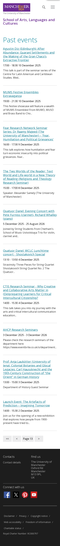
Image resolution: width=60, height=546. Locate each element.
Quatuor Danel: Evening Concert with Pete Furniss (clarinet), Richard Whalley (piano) (30, 214)
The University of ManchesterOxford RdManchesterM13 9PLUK (41, 469)
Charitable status (12, 528)
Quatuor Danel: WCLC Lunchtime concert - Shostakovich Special (26, 252)
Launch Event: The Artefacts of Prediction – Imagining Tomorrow (26, 403)
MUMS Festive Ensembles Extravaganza (21, 94)
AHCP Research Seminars (20, 330)
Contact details (12, 462)
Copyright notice (39, 515)
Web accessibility (12, 522)
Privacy (22, 515)
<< (7, 439)
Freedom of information (38, 522)
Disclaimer (9, 515)
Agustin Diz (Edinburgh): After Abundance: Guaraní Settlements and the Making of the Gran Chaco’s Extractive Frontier (29, 54)
